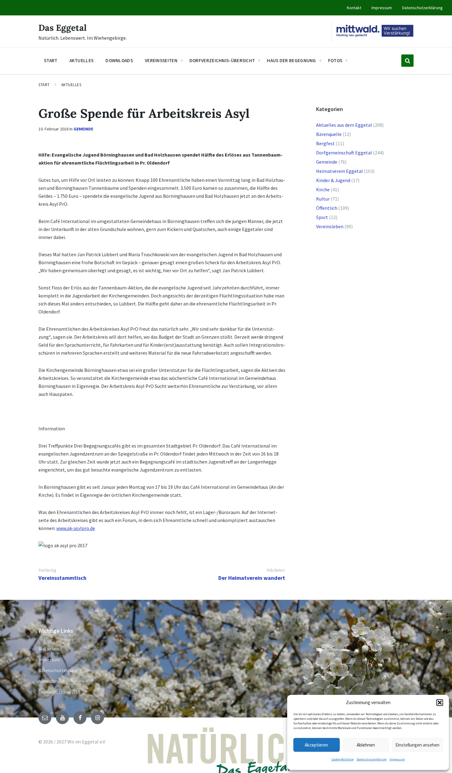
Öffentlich (326, 208)
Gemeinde (83, 129)
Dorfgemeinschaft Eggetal (344, 152)
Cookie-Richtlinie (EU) (59, 692)
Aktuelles (71, 84)
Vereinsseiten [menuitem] (161, 60)
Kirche (323, 189)
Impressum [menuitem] (381, 7)
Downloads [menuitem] (119, 60)
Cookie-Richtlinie (342, 759)
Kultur (323, 199)
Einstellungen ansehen (417, 745)
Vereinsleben (329, 226)
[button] (440, 702)
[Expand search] (407, 60)
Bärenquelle (329, 134)
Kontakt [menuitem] (354, 7)
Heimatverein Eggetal (339, 171)
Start (44, 84)
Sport (322, 217)
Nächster (276, 570)
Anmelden (47, 681)
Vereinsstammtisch (62, 577)
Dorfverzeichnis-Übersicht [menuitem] (222, 60)
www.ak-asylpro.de (75, 528)
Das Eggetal (62, 27)
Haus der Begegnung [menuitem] (291, 60)
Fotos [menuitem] (335, 60)
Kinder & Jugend (333, 180)
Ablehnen (366, 745)
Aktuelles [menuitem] (81, 60)
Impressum (397, 759)
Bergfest (325, 143)
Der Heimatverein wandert (251, 577)
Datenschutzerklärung (372, 759)
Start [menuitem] (50, 60)
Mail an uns (48, 649)
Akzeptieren (316, 745)
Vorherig (47, 570)
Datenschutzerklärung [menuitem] (422, 7)
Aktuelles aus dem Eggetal (344, 125)
